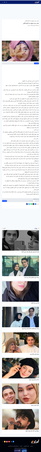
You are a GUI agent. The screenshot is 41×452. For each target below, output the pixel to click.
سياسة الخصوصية (26, 446)
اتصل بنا (21, 446)
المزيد (4, 228)
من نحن (31, 446)
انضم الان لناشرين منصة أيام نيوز (13, 446)
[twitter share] (33, 204)
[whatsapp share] (31, 204)
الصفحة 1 (35, 200)
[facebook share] (35, 204)
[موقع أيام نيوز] (36, 2)
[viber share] (29, 204)
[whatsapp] (27, 204)
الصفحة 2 (36, 63)
